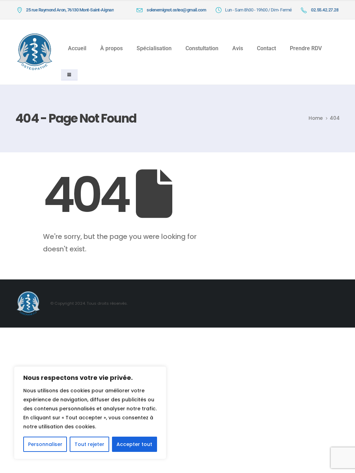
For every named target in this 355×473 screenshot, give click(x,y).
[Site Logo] (35, 52)
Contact (266, 48)
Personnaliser (45, 444)
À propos (111, 48)
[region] (90, 412)
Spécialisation (154, 48)
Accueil (77, 48)
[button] (69, 74)
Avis (237, 48)
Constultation (201, 48)
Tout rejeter (89, 444)
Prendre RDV (306, 48)
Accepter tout (134, 444)
